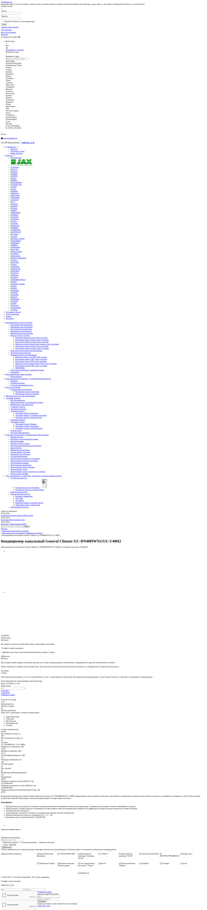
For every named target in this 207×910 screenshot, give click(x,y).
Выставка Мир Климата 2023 (13, 520)
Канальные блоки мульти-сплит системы (32, 340)
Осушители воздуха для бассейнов (29, 490)
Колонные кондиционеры (21, 331)
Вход (3, 32)
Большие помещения (24, 496)
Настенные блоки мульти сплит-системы (32, 348)
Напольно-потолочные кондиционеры (26, 351)
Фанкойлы (15, 372)
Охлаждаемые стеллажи (21, 452)
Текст (5, 845)
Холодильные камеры (20, 463)
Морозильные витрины (20, 450)
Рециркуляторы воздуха (21, 494)
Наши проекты (17, 153)
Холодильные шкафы (20, 474)
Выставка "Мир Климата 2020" (14, 524)
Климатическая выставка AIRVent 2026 (17, 515)
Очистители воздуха (19, 492)
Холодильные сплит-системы (23, 467)
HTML (14, 845)
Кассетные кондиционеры (21, 329)
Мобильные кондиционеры (22, 333)
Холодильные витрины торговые (24, 461)
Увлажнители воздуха (20, 507)
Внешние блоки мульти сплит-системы (31, 338)
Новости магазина (46, 842)
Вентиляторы (16, 377)
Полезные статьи (17, 151)
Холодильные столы (19, 469)
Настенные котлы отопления (27, 394)
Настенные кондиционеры (22, 325)
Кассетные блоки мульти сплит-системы (32, 342)
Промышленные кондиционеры (24, 355)
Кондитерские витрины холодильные (26, 446)
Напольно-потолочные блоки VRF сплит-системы (36, 364)
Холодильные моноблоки (21, 465)
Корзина (4, 34)
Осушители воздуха (19, 478)
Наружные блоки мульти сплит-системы (32, 346)
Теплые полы (16, 431)
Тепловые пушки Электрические (29, 428)
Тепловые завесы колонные (26, 413)
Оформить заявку (8, 695)
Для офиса (19, 501)
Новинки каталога (11, 842)
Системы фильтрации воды (22, 385)
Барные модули (17, 437)
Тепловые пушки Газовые (26, 424)
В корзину (5, 690)
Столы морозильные (19, 456)
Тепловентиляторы (19, 409)
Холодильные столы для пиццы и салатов (28, 472)
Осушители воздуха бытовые (27, 488)
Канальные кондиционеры (22, 327)
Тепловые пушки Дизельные (27, 426)
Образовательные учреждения (27, 505)
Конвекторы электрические (22, 405)
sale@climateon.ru (10, 138)
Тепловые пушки (18, 422)
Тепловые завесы (18, 411)
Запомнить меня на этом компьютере (19, 21)
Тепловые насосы (18, 420)
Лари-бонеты (16, 448)
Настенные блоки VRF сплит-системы (31, 366)
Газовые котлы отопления (21, 389)
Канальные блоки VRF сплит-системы (31, 359)
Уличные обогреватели (20, 433)
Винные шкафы (17, 441)
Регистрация (6, 30)
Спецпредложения (29, 842)
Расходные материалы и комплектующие (28, 370)
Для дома (19, 498)
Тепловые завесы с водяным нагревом (31, 415)
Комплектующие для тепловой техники (27, 402)
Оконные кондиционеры (21, 353)
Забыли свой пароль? (10, 27)
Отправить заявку (44, 892)
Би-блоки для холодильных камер (25, 439)
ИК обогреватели (18, 400)
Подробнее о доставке (15, 50)
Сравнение (5, 693)
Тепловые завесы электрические (28, 418)
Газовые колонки (18, 383)
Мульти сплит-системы (20, 335)
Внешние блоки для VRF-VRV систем (31, 357)
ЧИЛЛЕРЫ (20, 368)
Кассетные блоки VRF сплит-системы (31, 361)
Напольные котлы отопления (27, 392)
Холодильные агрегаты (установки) (25, 459)
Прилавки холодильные (21, 454)
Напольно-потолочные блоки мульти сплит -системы (37, 344)
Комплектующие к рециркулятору (29, 503)
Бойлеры (14, 381)
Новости (14, 149)
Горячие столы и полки (20, 443)
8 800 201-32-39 (43, 906)
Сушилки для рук (18, 407)
